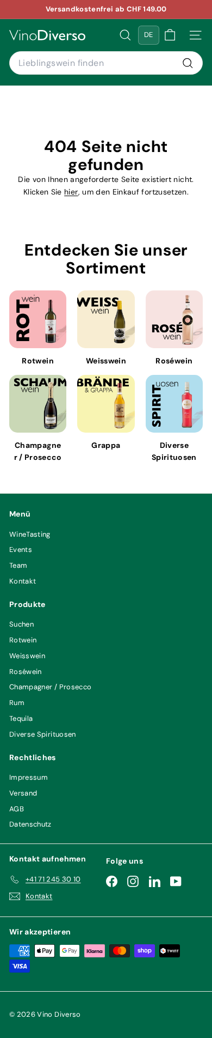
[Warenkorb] (170, 35)
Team (18, 565)
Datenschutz (30, 824)
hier (71, 192)
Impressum (28, 777)
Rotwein (22, 640)
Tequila (21, 718)
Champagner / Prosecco (50, 686)
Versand (23, 793)
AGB (16, 809)
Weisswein (27, 655)
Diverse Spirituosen (42, 734)
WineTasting (30, 534)
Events (20, 549)
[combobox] (106, 63)
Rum (16, 702)
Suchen (21, 624)
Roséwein (25, 671)
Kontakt (22, 581)
